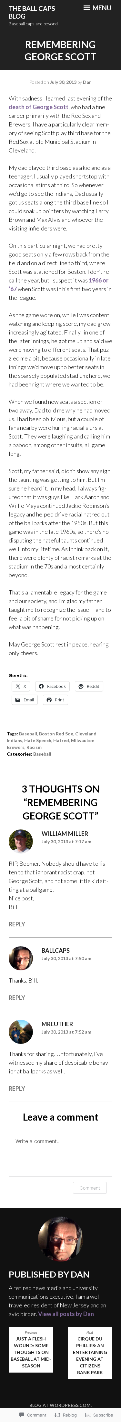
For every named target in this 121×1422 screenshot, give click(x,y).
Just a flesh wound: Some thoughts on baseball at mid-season (31, 1349)
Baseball (28, 733)
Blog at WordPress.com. (60, 1405)
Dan (87, 82)
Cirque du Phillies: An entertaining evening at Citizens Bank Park (90, 1353)
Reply (17, 924)
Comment (90, 1188)
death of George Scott (38, 106)
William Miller (65, 833)
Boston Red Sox (56, 733)
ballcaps (56, 950)
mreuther (57, 1023)
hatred (61, 740)
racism (34, 747)
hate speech (37, 740)
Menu (101, 7)
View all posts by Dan (66, 1313)
